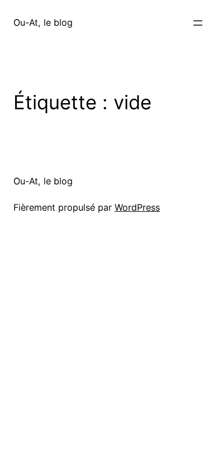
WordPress (137, 207)
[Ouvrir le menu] (198, 23)
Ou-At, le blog (43, 22)
